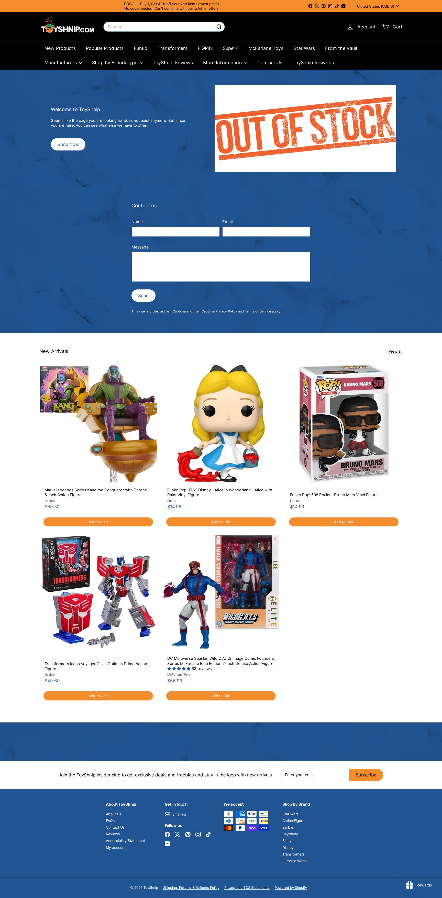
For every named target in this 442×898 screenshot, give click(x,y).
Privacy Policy (226, 311)
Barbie (287, 827)
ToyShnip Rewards (313, 62)
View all (396, 351)
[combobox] (164, 27)
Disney (288, 847)
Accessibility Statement (125, 840)
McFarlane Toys (265, 48)
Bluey (287, 840)
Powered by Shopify (291, 887)
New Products (60, 48)
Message (140, 247)
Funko (140, 48)
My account (116, 847)
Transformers (172, 48)
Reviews (113, 834)
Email (227, 221)
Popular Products (105, 48)
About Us (113, 814)
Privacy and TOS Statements (247, 887)
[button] (179, 668)
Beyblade (290, 834)
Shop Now (68, 144)
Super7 (230, 48)
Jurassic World (294, 861)
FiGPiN (205, 48)
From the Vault (341, 48)
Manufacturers (61, 62)
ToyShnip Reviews (173, 62)
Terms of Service (258, 311)
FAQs (110, 820)
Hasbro (50, 501)
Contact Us (269, 62)
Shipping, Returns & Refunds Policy (191, 887)
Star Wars (304, 48)
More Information (223, 62)
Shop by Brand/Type (115, 62)
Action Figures (294, 820)
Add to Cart (98, 522)
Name (137, 221)
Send (143, 295)
